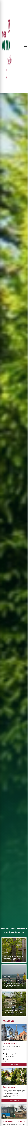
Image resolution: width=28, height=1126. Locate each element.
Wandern (6, 952)
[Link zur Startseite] (6, 46)
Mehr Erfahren (14, 1064)
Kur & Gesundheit (9, 1003)
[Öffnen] (25, 46)
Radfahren (7, 976)
